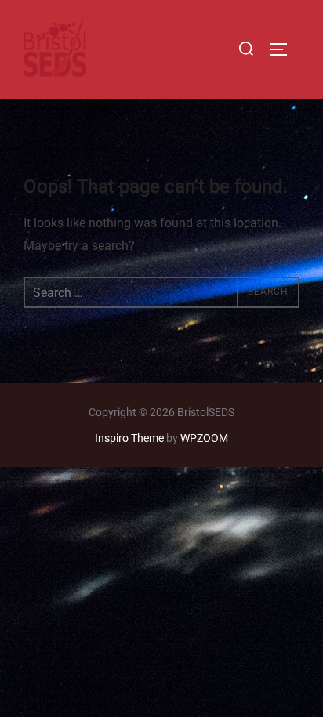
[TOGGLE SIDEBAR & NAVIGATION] (283, 49)
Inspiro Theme (129, 438)
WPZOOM (204, 438)
